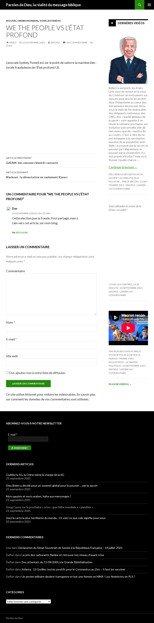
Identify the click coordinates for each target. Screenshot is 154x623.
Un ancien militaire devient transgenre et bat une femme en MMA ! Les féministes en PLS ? (78, 576)
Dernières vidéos (131, 23)
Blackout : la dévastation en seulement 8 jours (37, 175)
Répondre (22, 232)
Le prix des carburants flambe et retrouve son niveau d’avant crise (63, 555)
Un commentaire (77, 42)
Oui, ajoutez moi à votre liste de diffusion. (37, 373)
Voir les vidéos (50, 20)
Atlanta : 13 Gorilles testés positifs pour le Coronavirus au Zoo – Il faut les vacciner (73, 569)
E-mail (11, 339)
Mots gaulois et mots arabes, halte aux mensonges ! (38, 496)
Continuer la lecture (123, 167)
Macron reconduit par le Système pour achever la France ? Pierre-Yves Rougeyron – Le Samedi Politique (125, 358)
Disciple (55, 42)
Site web (12, 356)
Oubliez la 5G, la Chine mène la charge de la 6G (35, 474)
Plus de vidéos (120, 384)
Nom (10, 322)
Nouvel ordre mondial (22, 20)
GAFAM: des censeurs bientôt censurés (32, 160)
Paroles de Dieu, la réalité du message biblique (43, 5)
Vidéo (12, 42)
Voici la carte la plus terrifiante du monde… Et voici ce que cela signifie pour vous (56, 518)
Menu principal (149, 5)
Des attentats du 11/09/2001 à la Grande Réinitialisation (57, 562)
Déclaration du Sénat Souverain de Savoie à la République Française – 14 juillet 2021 (70, 547)
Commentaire (15, 271)
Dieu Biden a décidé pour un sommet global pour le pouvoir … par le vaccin (126, 178)
